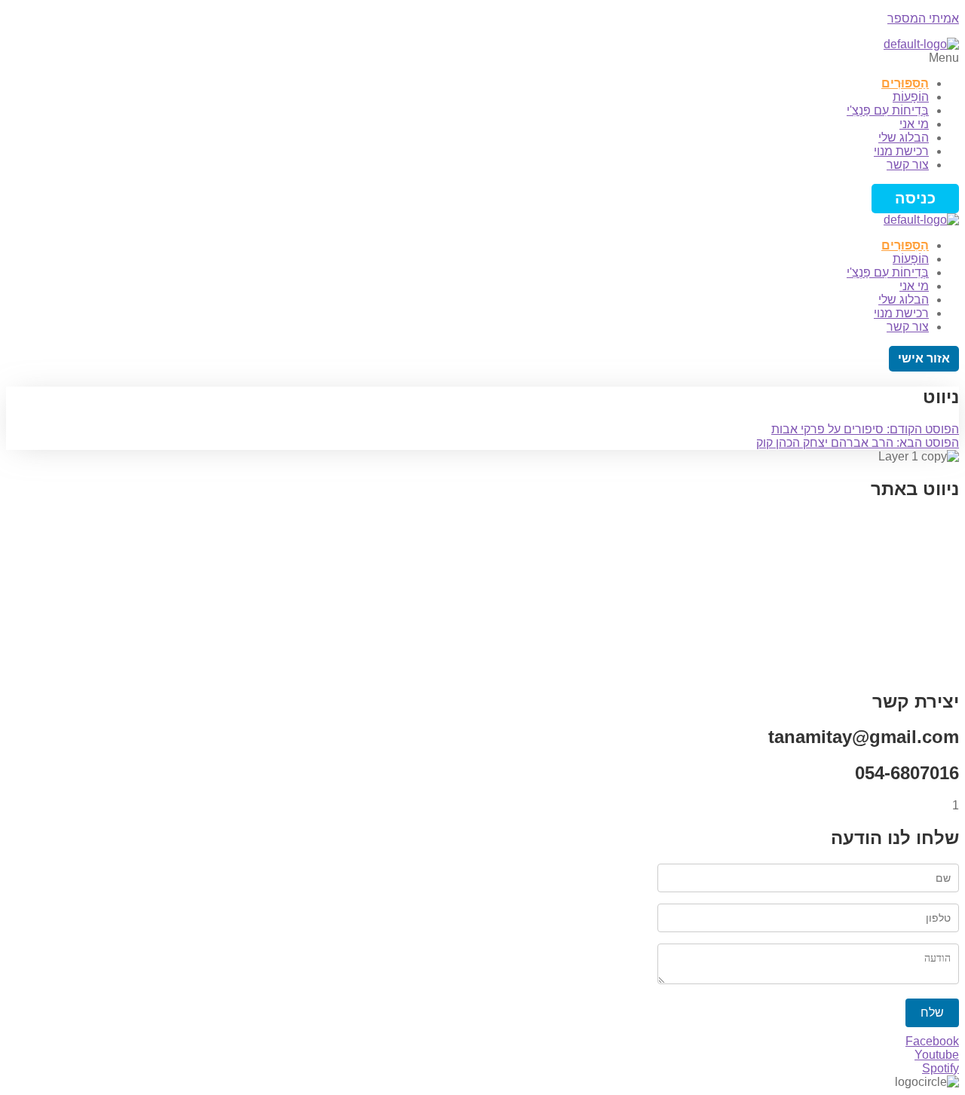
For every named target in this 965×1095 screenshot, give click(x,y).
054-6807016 (907, 773)
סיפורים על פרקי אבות (865, 429)
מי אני (914, 124)
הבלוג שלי (903, 137)
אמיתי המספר (923, 18)
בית (949, 521)
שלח (932, 1012)
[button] (482, 58)
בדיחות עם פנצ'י (918, 584)
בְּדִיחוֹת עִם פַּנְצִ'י (888, 110)
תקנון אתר (933, 605)
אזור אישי (924, 358)
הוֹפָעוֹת (911, 96)
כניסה (915, 198)
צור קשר (908, 164)
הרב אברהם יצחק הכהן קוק (857, 442)
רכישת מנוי (901, 151)
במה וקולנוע (929, 563)
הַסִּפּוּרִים (905, 83)
